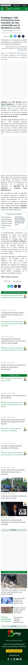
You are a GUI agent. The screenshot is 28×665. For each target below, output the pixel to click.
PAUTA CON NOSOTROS (14, 651)
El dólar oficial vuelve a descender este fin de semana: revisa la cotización (13, 472)
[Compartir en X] (19, 36)
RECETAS (24, 5)
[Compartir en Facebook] (15, 36)
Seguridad (14, 277)
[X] (11, 658)
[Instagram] (14, 658)
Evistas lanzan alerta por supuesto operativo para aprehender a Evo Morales (19, 621)
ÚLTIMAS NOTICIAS (5, 5)
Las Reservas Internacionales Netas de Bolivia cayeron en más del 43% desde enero (20, 220)
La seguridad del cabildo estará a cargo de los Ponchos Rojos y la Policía (12, 315)
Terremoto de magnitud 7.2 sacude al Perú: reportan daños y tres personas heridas (13, 592)
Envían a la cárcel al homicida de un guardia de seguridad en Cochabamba (13, 367)
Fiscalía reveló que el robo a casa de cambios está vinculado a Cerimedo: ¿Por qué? (20, 612)
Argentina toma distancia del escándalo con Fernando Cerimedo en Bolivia (13, 522)
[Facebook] (8, 658)
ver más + (14, 626)
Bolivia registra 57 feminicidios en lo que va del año (13, 396)
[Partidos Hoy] (20, 658)
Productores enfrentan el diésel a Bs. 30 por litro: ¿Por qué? (14, 497)
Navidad (7, 277)
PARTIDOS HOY (16, 5)
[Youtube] (17, 658)
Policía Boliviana (7, 104)
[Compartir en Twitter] (15, 286)
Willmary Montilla (8, 30)
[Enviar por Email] (23, 36)
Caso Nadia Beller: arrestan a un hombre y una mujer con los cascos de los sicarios (20, 602)
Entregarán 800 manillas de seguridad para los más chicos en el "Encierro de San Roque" (13, 341)
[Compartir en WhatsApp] (11, 36)
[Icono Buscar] (26, 8)
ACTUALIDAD (16, 9)
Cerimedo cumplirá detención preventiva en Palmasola (11, 447)
